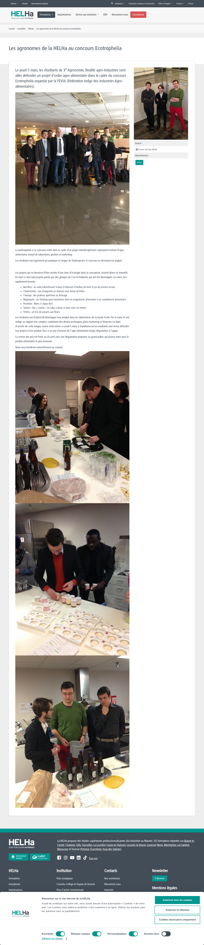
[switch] (96, 933)
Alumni (25, 3)
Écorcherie (95, 849)
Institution (119, 3)
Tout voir (93, 858)
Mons (160, 845)
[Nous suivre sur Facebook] (59, 857)
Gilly (78, 845)
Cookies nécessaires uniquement (177, 919)
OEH (105, 14)
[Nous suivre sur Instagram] (65, 857)
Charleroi (70, 845)
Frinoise (85, 849)
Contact (179, 3)
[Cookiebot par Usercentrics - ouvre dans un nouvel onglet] (21, 938)
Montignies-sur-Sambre (176, 845)
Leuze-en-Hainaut (116, 845)
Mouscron (62, 849)
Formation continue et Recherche (141, 3)
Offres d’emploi (164, 3)
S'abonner (160, 878)
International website (39, 3)
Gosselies (87, 845)
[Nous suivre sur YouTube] (72, 857)
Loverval (151, 845)
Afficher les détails (52, 938)
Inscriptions (138, 14)
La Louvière (99, 845)
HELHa (31, 28)
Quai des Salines (111, 849)
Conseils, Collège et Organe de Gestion (76, 884)
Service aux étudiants (86, 14)
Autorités (108, 889)
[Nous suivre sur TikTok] (85, 857)
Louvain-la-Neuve (136, 845)
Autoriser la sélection (177, 909)
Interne (14, 3)
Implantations (64, 14)
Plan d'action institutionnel (70, 889)
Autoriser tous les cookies (177, 900)
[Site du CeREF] (40, 856)
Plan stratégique (65, 878)
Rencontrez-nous (120, 14)
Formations (45, 14)
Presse (190, 3)
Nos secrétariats (112, 878)
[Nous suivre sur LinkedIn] (78, 857)
